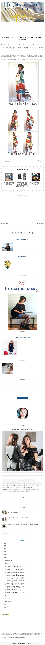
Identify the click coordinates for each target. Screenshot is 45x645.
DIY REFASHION (6, 480)
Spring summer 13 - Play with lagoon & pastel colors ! (15, 572)
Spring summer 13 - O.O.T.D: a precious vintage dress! (15, 574)
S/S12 (4, 483)
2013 (5, 558)
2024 (5, 543)
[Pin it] (43, 161)
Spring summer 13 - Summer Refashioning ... (13, 568)
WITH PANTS (8, 483)
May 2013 (6, 596)
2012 (5, 604)
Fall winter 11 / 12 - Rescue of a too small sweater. (18, 517)
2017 (35, 481)
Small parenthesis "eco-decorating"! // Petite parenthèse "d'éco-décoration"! (23, 524)
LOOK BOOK (5, 485)
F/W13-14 (33, 489)
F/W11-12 (19, 483)
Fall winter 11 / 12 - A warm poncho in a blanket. (17, 530)
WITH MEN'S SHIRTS (37, 483)
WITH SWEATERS (6, 481)
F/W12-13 (14, 483)
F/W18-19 (28, 489)
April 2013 (6, 598)
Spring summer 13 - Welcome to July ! (12, 593)
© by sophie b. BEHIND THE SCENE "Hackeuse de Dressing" (22, 429)
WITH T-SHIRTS (32, 485)
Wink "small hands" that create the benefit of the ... (14, 584)
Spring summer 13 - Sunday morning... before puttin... (15, 590)
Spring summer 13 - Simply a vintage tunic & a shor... (15, 581)
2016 (5, 554)
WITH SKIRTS (29, 480)
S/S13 (38, 481)
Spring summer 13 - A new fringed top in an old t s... (14, 580)
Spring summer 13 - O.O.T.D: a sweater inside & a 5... (15, 569)
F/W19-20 (14, 491)
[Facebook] (38, 161)
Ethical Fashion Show (7, 489)
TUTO (30, 491)
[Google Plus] (41, 161)
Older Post (40, 223)
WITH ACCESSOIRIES (8, 163)
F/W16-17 (18, 487)
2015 (5, 555)
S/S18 (24, 485)
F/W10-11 (31, 481)
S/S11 (34, 480)
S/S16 (32, 487)
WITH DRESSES (22, 481)
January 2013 (7, 603)
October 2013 (7, 561)
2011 (5, 606)
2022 (5, 545)
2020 (5, 548)
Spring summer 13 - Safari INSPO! (11, 571)
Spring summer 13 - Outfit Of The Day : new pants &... (15, 592)
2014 (5, 557)
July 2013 (6, 563)
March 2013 (7, 599)
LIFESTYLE (28, 487)
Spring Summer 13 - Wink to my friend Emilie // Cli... (14, 587)
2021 (5, 546)
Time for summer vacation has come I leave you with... (15, 565)
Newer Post (5, 223)
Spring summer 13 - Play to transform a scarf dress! (14, 566)
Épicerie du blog (32, 643)
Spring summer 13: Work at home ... (11, 589)
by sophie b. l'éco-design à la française (19, 643)
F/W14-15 (23, 489)
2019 (27, 485)
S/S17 (20, 485)
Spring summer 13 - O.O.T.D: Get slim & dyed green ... (15, 578)
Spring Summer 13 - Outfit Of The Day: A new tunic (14, 583)
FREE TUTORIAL (13, 480)
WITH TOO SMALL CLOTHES (27, 483)
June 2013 (6, 595)
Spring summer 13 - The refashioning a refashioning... (15, 575)
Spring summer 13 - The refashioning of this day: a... (14, 586)
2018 (27, 481)
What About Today (21, 480)
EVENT (18, 491)
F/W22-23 (22, 491)
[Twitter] (36, 161)
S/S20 (27, 491)
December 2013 (8, 560)
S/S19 (4, 491)
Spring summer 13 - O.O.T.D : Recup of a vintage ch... (15, 577)
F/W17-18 (23, 487)
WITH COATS (12, 487)
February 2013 (7, 601)
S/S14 (37, 485)
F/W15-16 (37, 489)
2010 (5, 607)
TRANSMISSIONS (17, 489)
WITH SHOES (8, 491)
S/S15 (8, 487)
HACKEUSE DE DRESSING (13, 485)
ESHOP (4, 487)
